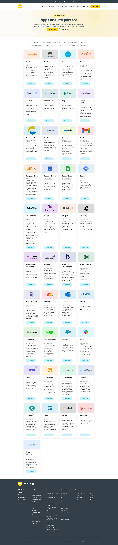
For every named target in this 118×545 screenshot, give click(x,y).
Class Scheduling (50, 525)
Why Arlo (91, 499)
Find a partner (64, 510)
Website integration (36, 493)
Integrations (35, 523)
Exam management (50, 513)
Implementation (78, 495)
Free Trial (85, 6)
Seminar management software (51, 505)
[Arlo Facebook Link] (25, 484)
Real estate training (50, 527)
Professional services (79, 493)
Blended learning (36, 501)
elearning (34, 504)
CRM (33, 508)
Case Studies (64, 6)
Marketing (34, 510)
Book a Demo (95, 6)
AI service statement (65, 519)
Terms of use (69, 541)
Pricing (57, 6)
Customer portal (36, 512)
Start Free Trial (65, 29)
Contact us (92, 493)
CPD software (49, 510)
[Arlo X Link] (27, 484)
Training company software (52, 493)
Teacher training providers (52, 529)
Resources (71, 6)
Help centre (63, 495)
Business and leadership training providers (51, 519)
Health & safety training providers (51, 516)
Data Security (22, 497)
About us (91, 497)
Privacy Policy (90, 541)
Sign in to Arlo (64, 493)
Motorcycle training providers (53, 531)
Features (44, 6)
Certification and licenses (38, 517)
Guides (62, 504)
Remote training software (52, 501)
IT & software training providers (51, 522)
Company (92, 490)
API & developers (64, 508)
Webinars (63, 499)
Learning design (78, 497)
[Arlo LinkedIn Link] (33, 484)
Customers (21, 494)
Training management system (53, 499)
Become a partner (65, 512)
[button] (43, 6)
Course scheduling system (52, 497)
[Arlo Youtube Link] (30, 484)
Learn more (31, 83)
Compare (63, 506)
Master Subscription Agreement (79, 541)
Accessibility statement (66, 517)
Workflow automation (80, 499)
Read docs (48, 120)
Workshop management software (51, 508)
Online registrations (36, 495)
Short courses (35, 519)
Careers (91, 495)
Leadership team (93, 501)
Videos (62, 501)
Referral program (64, 514)
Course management (37, 497)
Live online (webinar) (36, 499)
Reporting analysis (36, 521)
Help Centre (21, 489)
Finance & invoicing (36, 506)
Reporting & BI (35, 514)
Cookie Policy (97, 541)
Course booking (49, 495)
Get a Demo (21, 499)
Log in (78, 6)
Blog (62, 497)
